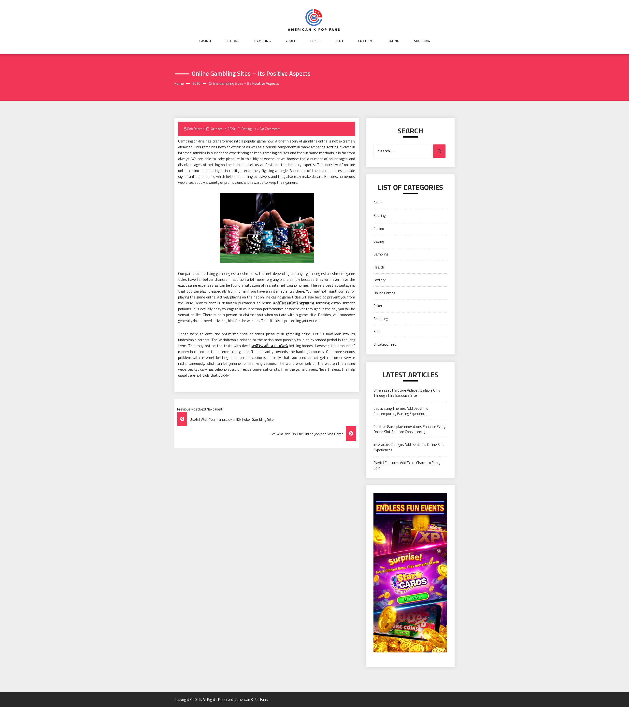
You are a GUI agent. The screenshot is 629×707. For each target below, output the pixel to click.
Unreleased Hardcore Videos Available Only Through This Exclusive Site (406, 392)
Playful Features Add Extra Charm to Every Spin (406, 465)
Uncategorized (384, 344)
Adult (291, 40)
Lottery (365, 40)
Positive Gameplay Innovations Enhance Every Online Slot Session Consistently (409, 429)
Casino (205, 40)
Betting (233, 40)
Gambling (262, 40)
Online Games (384, 293)
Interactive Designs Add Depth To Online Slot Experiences (408, 447)
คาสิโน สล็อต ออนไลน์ (270, 346)
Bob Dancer (195, 128)
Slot (339, 40)
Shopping (422, 40)
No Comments (270, 128)
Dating (393, 40)
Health (378, 267)
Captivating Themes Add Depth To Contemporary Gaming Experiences (401, 411)
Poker (315, 40)
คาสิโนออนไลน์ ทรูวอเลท (293, 303)
